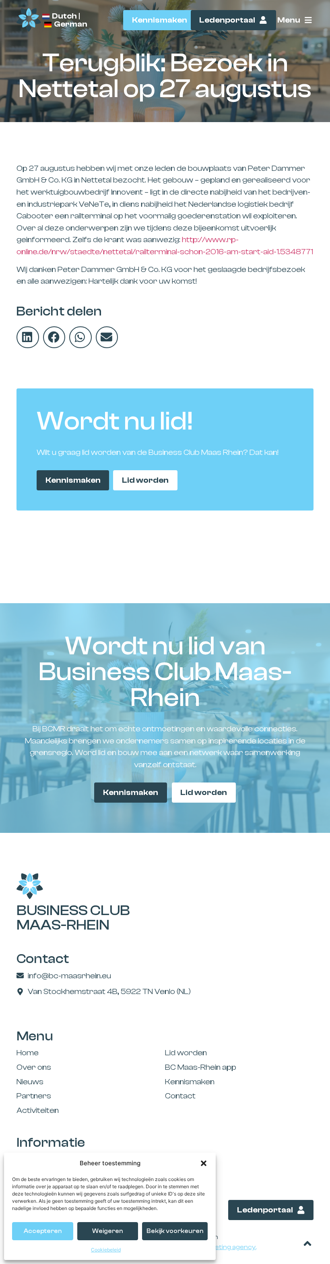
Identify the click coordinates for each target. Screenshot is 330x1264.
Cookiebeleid (106, 1250)
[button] (204, 1163)
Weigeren (107, 1231)
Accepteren (43, 1231)
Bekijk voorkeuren (174, 1231)
